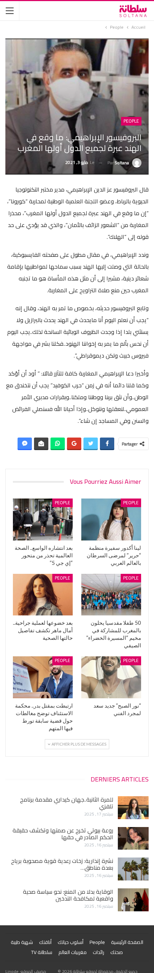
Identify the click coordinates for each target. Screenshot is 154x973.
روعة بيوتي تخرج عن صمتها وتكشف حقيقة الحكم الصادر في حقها (63, 833)
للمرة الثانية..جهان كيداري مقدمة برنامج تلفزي (66, 803)
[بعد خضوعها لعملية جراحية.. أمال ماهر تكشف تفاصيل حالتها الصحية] (43, 595)
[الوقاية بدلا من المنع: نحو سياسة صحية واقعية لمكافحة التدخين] (133, 899)
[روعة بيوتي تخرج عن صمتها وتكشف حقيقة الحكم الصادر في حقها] (133, 838)
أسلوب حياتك (70, 942)
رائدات (98, 952)
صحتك (116, 952)
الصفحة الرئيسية (127, 942)
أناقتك (45, 942)
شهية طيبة (22, 942)
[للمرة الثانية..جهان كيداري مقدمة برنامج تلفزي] (133, 807)
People (131, 121)
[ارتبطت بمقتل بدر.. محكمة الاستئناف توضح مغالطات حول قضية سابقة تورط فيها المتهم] (43, 677)
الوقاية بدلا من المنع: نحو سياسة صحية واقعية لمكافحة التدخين (68, 895)
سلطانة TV (41, 952)
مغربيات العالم (72, 952)
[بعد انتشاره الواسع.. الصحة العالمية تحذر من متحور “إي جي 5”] (43, 519)
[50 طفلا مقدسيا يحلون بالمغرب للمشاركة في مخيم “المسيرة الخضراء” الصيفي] (111, 595)
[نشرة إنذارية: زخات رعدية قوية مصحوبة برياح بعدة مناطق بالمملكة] (133, 869)
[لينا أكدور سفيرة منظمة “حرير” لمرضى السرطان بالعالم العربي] (111, 519)
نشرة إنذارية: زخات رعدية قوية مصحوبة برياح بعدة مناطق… (62, 864)
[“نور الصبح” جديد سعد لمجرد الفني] (111, 677)
